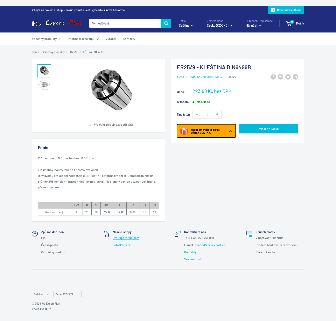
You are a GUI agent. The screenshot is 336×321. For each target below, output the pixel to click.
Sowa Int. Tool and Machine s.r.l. (199, 76)
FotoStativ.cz (121, 245)
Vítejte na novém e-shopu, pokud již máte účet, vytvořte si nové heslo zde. (79, 10)
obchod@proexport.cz (210, 245)
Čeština (38, 294)
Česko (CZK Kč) (64, 294)
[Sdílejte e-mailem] (295, 77)
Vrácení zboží (193, 259)
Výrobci (111, 38)
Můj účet (252, 25)
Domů (35, 52)
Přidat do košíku (269, 129)
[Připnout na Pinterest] (280, 77)
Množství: (183, 114)
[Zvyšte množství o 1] (217, 114)
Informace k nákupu (81, 38)
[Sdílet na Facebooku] (273, 77)
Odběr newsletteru (289, 10)
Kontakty (129, 38)
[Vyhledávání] (166, 23)
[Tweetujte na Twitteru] (288, 77)
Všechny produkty (44, 38)
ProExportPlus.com (126, 237)
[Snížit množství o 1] (197, 114)
